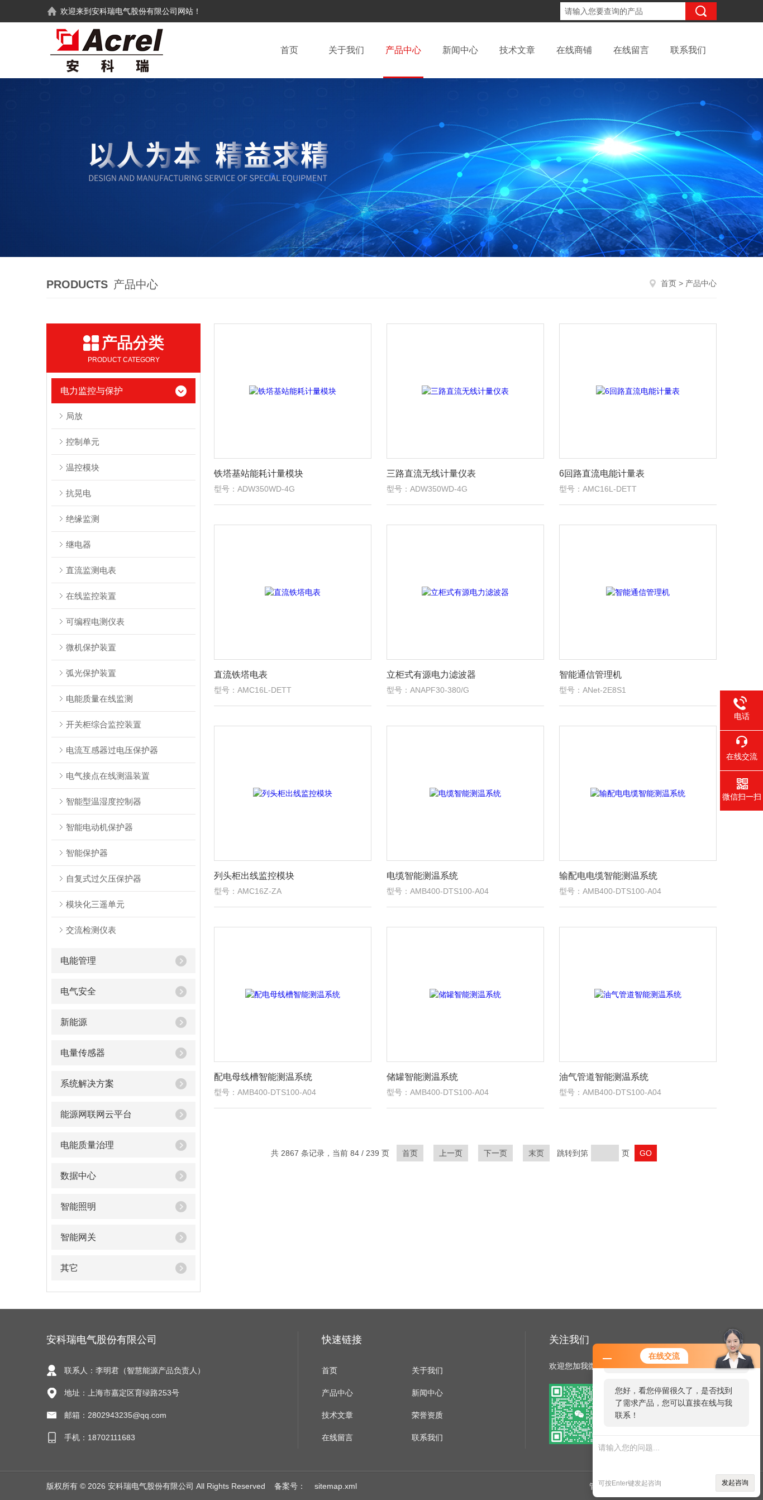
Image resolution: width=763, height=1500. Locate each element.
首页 (289, 50)
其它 (69, 1268)
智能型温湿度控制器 (103, 801)
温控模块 (82, 467)
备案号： (290, 1486)
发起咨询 (735, 1483)
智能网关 (78, 1237)
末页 (536, 1153)
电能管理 (78, 960)
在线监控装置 (91, 596)
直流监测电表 (91, 570)
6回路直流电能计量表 (602, 473)
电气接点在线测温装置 (108, 775)
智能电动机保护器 (99, 827)
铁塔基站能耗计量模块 (258, 473)
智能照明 (78, 1206)
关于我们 (346, 50)
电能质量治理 (87, 1145)
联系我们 (688, 50)
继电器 (78, 544)
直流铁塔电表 (241, 674)
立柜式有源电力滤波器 (431, 674)
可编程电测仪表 (95, 621)
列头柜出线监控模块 (254, 875)
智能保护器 (87, 853)
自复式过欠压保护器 (103, 878)
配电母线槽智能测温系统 (263, 1077)
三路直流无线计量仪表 (431, 473)
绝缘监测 (82, 518)
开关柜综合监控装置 (103, 724)
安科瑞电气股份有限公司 (135, 11)
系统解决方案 (87, 1083)
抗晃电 (78, 493)
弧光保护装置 (91, 673)
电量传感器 (82, 1053)
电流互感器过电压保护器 (112, 750)
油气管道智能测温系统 (603, 1077)
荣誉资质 (427, 1415)
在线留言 (631, 50)
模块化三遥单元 (95, 904)
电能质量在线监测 (99, 698)
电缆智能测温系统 (422, 875)
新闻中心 (460, 50)
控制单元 (82, 441)
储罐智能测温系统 (422, 1077)
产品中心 (403, 50)
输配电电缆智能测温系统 (608, 875)
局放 (74, 416)
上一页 (450, 1153)
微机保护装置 (91, 647)
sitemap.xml (335, 1486)
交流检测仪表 (91, 930)
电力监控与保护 (91, 391)
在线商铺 (574, 50)
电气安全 (78, 991)
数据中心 (78, 1175)
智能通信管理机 (590, 674)
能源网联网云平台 (96, 1114)
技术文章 (517, 50)
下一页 (495, 1153)
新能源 (73, 1022)
